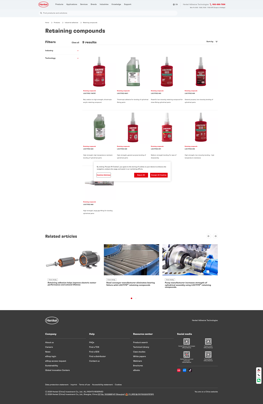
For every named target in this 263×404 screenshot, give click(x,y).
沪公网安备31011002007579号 (141, 394)
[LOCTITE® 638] (133, 138)
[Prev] (207, 236)
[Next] (214, 236)
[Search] (41, 13)
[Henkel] (52, 320)
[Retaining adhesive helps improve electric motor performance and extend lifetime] (73, 267)
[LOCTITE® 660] (99, 193)
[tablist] (131, 298)
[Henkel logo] (43, 4)
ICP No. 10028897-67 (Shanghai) (111, 394)
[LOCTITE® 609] (201, 82)
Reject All (141, 175)
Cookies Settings (104, 175)
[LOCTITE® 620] (99, 138)
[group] (131, 271)
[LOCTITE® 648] (201, 138)
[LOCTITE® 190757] (99, 82)
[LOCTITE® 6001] (133, 82)
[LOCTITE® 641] (167, 138)
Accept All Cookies (159, 175)
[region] (132, 171)
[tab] (131, 298)
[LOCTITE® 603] (167, 82)
